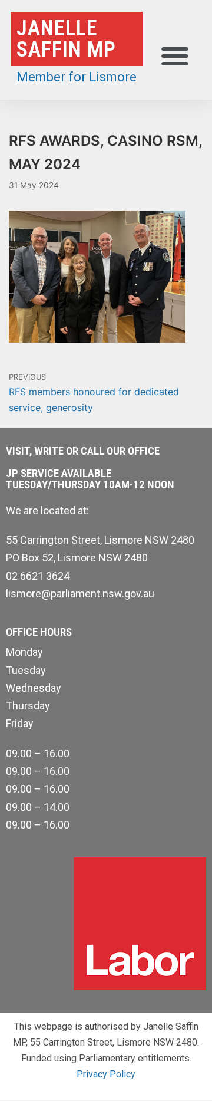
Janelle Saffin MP (66, 39)
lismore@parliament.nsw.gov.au (80, 593)
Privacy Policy (106, 1074)
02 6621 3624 (37, 576)
